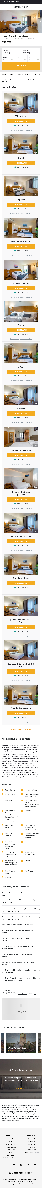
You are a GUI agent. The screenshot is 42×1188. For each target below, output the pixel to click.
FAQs (10, 1142)
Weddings (37, 74)
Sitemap (10, 1152)
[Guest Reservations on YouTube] (34, 1165)
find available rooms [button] (21, 730)
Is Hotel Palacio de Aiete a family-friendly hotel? (18, 963)
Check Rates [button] (21, 121)
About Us (10, 1139)
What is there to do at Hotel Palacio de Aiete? (17, 955)
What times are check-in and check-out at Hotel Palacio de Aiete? (19, 918)
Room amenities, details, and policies (21, 130)
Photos (4, 74)
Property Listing (10, 1155)
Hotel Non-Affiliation (10, 1158)
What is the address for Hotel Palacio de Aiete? (18, 894)
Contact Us (31, 1139)
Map (11, 74)
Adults (18, 58)
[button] (2, 21)
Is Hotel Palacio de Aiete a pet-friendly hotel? (17, 939)
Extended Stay (31, 1150)
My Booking (31, 1142)
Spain (34, 994)
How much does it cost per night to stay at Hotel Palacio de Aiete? (19, 910)
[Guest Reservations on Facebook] (8, 1165)
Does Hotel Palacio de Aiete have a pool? (18, 925)
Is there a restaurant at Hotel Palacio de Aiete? (18, 931)
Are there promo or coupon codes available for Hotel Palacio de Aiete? (19, 979)
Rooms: (5, 58)
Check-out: (26, 51)
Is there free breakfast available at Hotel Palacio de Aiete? (18, 947)
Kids (30, 58)
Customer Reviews (10, 1144)
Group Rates (32, 1144)
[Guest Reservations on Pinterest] (28, 1165)
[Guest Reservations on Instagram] (21, 1165)
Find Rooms (21, 66)
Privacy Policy (10, 1150)
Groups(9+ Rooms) (23, 74)
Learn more (5, 81)
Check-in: (6, 51)
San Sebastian (22, 994)
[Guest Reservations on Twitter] (14, 1165)
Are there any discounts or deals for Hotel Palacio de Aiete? (19, 971)
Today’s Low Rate (22, 125)
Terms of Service (10, 1147)
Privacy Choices (30, 1152)
